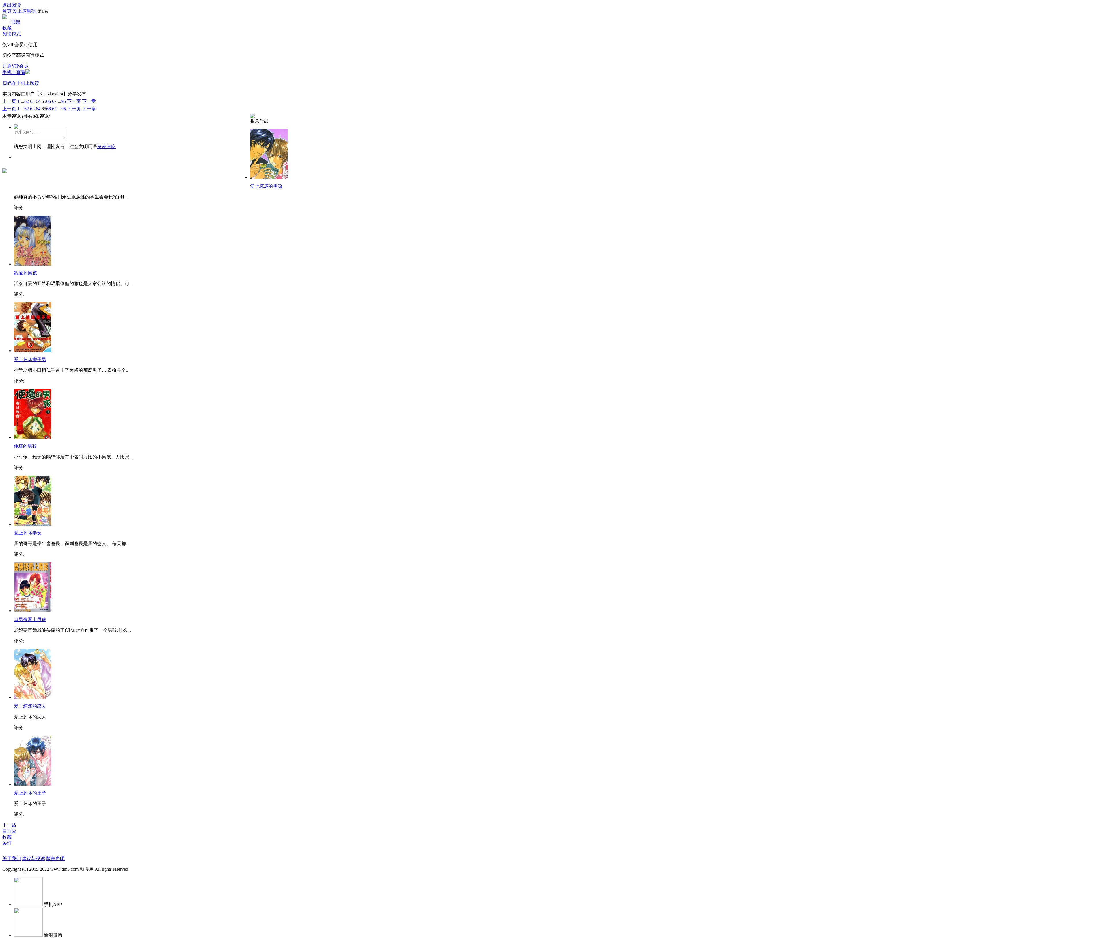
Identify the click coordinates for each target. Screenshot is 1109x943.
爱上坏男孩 (24, 11)
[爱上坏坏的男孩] (269, 177)
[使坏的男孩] (32, 437)
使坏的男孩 (25, 446)
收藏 (7, 27)
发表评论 (106, 146)
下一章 (89, 101)
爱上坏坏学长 (28, 532)
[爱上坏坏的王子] (32, 783)
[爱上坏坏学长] (32, 523)
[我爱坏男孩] (32, 263)
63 (32, 101)
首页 (7, 11)
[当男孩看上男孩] (32, 610)
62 (26, 101)
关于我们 (11, 858)
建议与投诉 (33, 858)
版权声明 (55, 858)
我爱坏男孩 (25, 272)
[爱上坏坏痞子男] (32, 350)
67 (54, 101)
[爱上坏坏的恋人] (32, 697)
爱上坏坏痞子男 (30, 359)
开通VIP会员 (15, 66)
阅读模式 (11, 33)
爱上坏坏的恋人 (30, 706)
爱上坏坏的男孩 (266, 186)
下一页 (74, 101)
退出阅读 (11, 5)
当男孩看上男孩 (30, 619)
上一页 (9, 101)
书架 (15, 21)
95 (63, 101)
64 (38, 101)
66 (48, 101)
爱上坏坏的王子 (30, 792)
